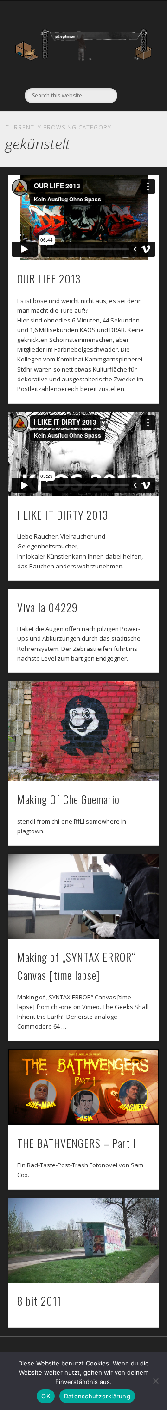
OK (45, 1396)
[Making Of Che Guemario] (83, 731)
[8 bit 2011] (83, 1240)
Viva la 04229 (47, 607)
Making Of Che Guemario (68, 799)
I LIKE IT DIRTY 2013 (62, 514)
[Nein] (155, 1380)
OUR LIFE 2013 (49, 278)
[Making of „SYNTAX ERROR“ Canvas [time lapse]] (83, 896)
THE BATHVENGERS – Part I (76, 1142)
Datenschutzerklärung (97, 1396)
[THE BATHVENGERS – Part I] (83, 1087)
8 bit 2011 (39, 1300)
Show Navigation (134, 83)
